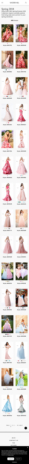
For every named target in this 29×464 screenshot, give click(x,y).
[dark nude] (18, 307)
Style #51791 (7, 45)
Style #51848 (7, 204)
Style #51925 (21, 98)
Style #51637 (21, 362)
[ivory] (7, 69)
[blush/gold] (6, 281)
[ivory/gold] (5, 281)
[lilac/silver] (9, 281)
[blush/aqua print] (22, 387)
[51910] (7, 298)
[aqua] (21, 175)
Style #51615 (21, 283)
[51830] (7, 403)
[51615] (22, 271)
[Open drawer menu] (2, 2)
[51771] (7, 218)
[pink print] (7, 43)
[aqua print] (20, 387)
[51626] (7, 377)
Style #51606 (21, 151)
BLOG (14, 438)
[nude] (22, 175)
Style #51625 (21, 310)
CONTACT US (13, 440)
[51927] (22, 113)
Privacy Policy (11, 455)
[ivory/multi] (19, 228)
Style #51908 (21, 230)
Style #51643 (21, 204)
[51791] (7, 33)
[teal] (20, 202)
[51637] (22, 351)
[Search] (25, 2)
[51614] (7, 271)
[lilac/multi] (21, 281)
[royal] (23, 202)
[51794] (7, 139)
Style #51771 (7, 230)
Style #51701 (7, 336)
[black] (6, 69)
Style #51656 (21, 336)
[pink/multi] (20, 281)
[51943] (22, 403)
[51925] (22, 86)
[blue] (5, 69)
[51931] (22, 245)
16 (18, 425)
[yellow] (9, 96)
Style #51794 (7, 151)
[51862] (7, 60)
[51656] (22, 324)
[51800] (7, 165)
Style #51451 (7, 124)
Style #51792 (21, 72)
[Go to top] (26, 428)
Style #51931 (21, 257)
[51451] (7, 113)
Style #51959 (21, 389)
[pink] (20, 175)
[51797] (7, 351)
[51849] (22, 33)
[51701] (7, 324)
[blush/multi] (22, 228)
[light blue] (8, 96)
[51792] (22, 60)
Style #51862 (7, 72)
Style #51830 (7, 415)
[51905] (7, 86)
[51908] (22, 218)
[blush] (8, 69)
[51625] (22, 298)
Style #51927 (21, 124)
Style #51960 (21, 177)
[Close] (27, 447)
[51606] (22, 139)
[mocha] (5, 360)
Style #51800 (7, 177)
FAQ (13, 443)
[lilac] (9, 69)
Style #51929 (7, 257)
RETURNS (14, 445)
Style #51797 (7, 362)
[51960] (22, 165)
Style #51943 (21, 415)
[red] (6, 96)
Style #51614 (7, 283)
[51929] (7, 245)
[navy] (23, 307)
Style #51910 (7, 310)
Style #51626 (7, 389)
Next (21, 425)
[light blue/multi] (23, 228)
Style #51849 (21, 45)
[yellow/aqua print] (21, 387)
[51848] (7, 192)
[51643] (22, 192)
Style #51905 (7, 98)
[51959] (22, 377)
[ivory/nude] (6, 122)
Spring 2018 (7, 8)
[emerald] (18, 202)
